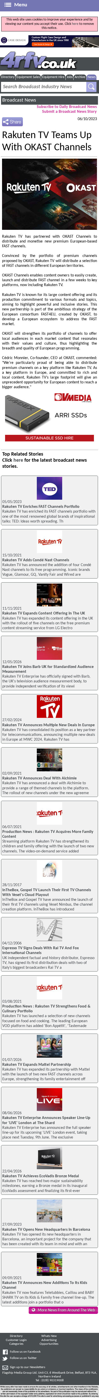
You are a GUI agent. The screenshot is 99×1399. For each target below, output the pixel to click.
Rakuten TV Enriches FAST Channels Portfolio (40, 507)
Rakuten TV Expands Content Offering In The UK (43, 613)
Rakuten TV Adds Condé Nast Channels (35, 560)
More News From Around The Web (66, 1310)
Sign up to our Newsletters (27, 1367)
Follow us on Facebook (25, 1351)
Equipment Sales (28, 77)
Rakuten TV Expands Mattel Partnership (36, 1065)
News (91, 77)
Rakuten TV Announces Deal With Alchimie (39, 778)
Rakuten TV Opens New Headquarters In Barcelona (46, 1230)
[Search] (91, 87)
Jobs (70, 77)
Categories (16, 1344)
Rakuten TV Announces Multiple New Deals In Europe (48, 725)
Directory (7, 77)
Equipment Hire (53, 77)
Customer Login (16, 1340)
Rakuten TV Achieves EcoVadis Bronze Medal (40, 1176)
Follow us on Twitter (23, 1358)
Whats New (49, 1336)
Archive (80, 77)
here (75, 24)
